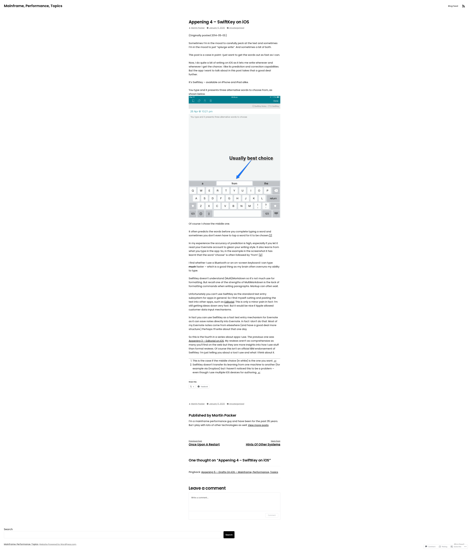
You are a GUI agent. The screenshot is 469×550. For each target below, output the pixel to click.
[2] (260, 255)
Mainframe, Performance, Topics (33, 5)
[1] (270, 235)
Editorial (229, 301)
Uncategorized (236, 27)
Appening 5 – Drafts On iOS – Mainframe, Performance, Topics (239, 472)
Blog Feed (453, 6)
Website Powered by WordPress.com (57, 544)
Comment (272, 515)
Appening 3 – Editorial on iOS (206, 341)
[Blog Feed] (463, 6)
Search (8, 529)
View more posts (258, 425)
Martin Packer (198, 27)
